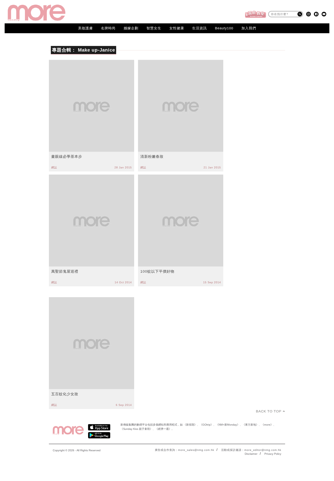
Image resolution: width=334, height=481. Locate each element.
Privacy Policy (272, 453)
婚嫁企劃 (131, 28)
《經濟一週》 (163, 428)
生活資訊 (199, 28)
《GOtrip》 (206, 424)
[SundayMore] (36, 13)
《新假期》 (190, 424)
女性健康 (176, 28)
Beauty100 (224, 28)
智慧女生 (154, 28)
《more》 (267, 424)
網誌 (54, 167)
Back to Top (268, 411)
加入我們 (248, 28)
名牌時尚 (108, 28)
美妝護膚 (85, 28)
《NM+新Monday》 (228, 424)
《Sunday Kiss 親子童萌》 (136, 428)
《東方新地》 (250, 424)
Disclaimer (251, 453)
